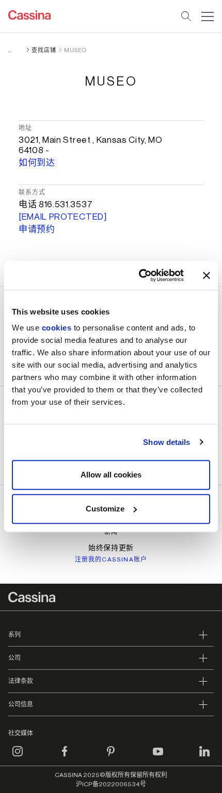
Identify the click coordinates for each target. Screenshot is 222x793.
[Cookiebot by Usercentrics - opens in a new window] (140, 275)
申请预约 (37, 229)
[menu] (207, 16)
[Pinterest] (111, 757)
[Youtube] (158, 757)
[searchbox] (186, 16)
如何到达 (37, 162)
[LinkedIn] (204, 757)
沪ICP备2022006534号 (111, 784)
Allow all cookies (111, 474)
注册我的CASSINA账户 (111, 559)
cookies (57, 327)
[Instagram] (17, 757)
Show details (166, 442)
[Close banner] (206, 275)
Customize (105, 508)
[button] (206, 16)
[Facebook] (64, 757)
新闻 (111, 532)
